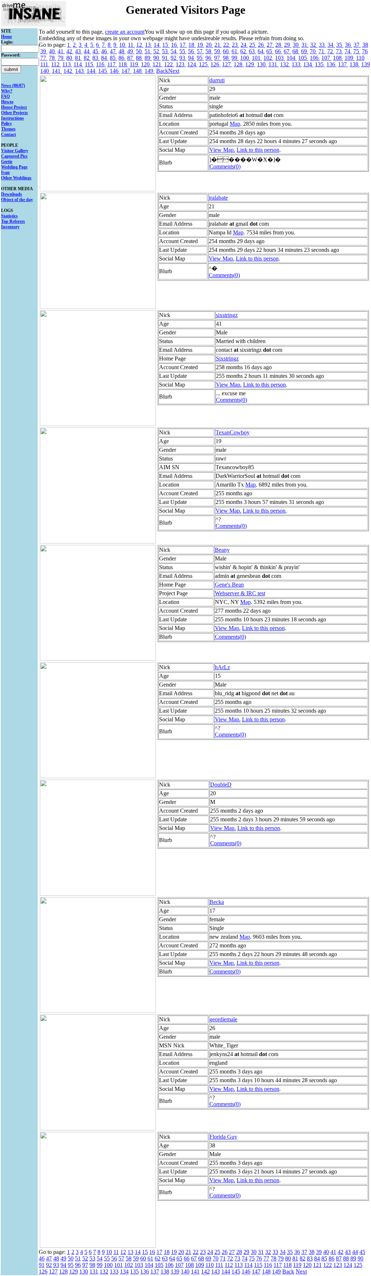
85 (113, 58)
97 (217, 58)
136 (331, 64)
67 (287, 51)
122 (169, 64)
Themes (8, 129)
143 (80, 71)
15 (166, 45)
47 (113, 51)
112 (56, 64)
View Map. (222, 150)
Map (235, 124)
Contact (8, 134)
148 (138, 71)
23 (235, 45)
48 (122, 51)
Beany (222, 550)
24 (244, 45)
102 (268, 58)
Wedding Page (14, 167)
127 (227, 64)
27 (270, 45)
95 (200, 58)
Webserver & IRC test (240, 593)
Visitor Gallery (14, 150)
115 (90, 64)
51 (148, 51)
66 (278, 51)
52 (157, 51)
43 (78, 51)
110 (360, 58)
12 (139, 45)
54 (174, 51)
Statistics (9, 215)
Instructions (12, 118)
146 (115, 71)
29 (287, 45)
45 (96, 51)
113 (67, 64)
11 (131, 45)
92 (174, 58)
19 (200, 45)
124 (192, 64)
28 (279, 45)
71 (322, 51)
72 (330, 51)
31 (305, 45)
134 (308, 64)
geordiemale (223, 1019)
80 (70, 58)
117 (112, 64)
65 (270, 51)
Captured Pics (14, 156)
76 (365, 51)
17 (183, 45)
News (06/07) (13, 85)
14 (157, 45)
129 (250, 64)
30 (296, 45)
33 (322, 45)
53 (165, 51)
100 (245, 58)
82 (87, 58)
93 (183, 58)
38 (365, 45)
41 (61, 51)
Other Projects (14, 112)
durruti (217, 80)
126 (215, 64)
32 (313, 45)
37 (357, 45)
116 (101, 64)
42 (70, 51)
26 (261, 45)
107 (326, 58)
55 (183, 51)
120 (146, 64)
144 (92, 71)
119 (134, 64)
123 (181, 64)
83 (96, 58)
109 (350, 58)
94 (191, 58)
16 (174, 45)
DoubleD (221, 784)
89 (148, 58)
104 (292, 58)
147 (126, 71)
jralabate (218, 198)
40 (52, 51)
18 (192, 45)
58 (209, 51)
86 (122, 58)
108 (338, 58)
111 (45, 64)
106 (315, 58)
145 (103, 71)
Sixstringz (227, 358)
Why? (6, 90)
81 (78, 58)
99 (235, 58)
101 (257, 58)
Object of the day (17, 199)
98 (226, 58)
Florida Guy (223, 1137)
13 (148, 45)
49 (130, 51)
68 (296, 51)
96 (209, 58)
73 (339, 51)
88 (139, 58)
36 (348, 45)
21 (218, 45)
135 (320, 64)
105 (303, 58)
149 (150, 71)
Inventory (10, 226)
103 (280, 58)
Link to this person (258, 150)
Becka (216, 902)
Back (162, 71)
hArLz (222, 667)
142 (68, 71)
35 (339, 45)
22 (226, 45)
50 (139, 51)
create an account (125, 32)
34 (331, 45)
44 (87, 51)
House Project (14, 107)
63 (252, 51)
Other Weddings (16, 177)
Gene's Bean (229, 584)
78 (52, 58)
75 (356, 51)
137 (343, 64)
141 (57, 71)
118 (123, 64)
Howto (7, 101)
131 (273, 64)
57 (200, 51)
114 (78, 64)
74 (348, 51)
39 (43, 51)
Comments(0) (225, 166)
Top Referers (13, 221)
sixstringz (227, 315)
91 (165, 58)
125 (204, 64)
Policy (6, 123)
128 (239, 64)
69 (304, 51)
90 (157, 58)
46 (104, 51)
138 (355, 64)
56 (191, 51)
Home (6, 36)
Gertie (6, 161)
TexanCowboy (233, 432)
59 (217, 51)
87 (130, 58)
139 (365, 64)
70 (313, 51)
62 (243, 51)
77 (43, 58)
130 (262, 64)
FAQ (5, 96)
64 (261, 51)
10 (122, 45)
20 (209, 45)
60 (226, 51)
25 (253, 45)
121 (158, 64)
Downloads (11, 194)
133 (297, 64)
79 (61, 58)
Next (173, 71)
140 (45, 71)
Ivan (5, 172)
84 (104, 58)
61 (235, 51)
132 (285, 64)
